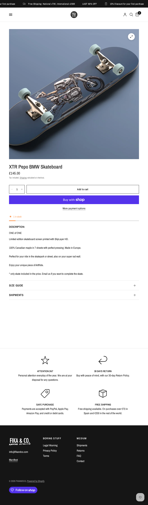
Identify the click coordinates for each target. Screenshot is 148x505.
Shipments (82, 445)
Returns (80, 450)
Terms (46, 456)
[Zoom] (131, 36)
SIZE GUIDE (16, 285)
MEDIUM (82, 438)
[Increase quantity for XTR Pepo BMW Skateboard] (22, 189)
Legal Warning (50, 445)
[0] (136, 15)
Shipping (23, 177)
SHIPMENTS (16, 295)
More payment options (74, 208)
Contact (80, 461)
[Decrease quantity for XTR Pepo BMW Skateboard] (12, 189)
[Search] (131, 15)
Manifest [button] (13, 459)
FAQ (79, 456)
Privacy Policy (50, 450)
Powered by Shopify (35, 481)
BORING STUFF (52, 438)
